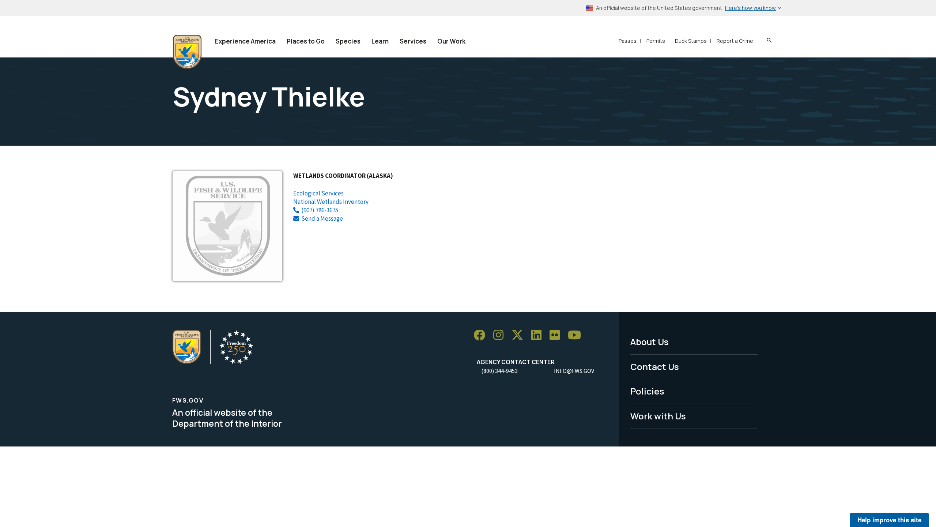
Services (413, 41)
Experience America (245, 41)
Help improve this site (889, 519)
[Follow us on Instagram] (501, 335)
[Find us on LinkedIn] (539, 335)
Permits (655, 40)
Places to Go (306, 41)
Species (348, 41)
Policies (647, 391)
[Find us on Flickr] (557, 335)
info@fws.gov (574, 370)
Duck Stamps (691, 40)
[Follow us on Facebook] (481, 335)
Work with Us (658, 416)
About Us (649, 342)
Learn (380, 41)
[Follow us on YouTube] (577, 335)
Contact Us (654, 366)
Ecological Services (318, 193)
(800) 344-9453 (499, 370)
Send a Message (322, 218)
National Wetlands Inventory (331, 202)
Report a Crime (735, 40)
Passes (628, 40)
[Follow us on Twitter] (520, 335)
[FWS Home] (187, 52)
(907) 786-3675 (319, 210)
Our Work (451, 41)
